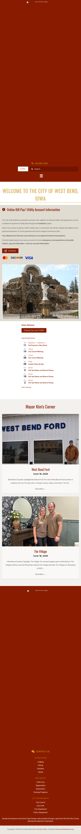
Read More (40, 489)
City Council (40, 802)
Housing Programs (41, 792)
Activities (40, 769)
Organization (40, 785)
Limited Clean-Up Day (36, 364)
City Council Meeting (35, 351)
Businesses (40, 789)
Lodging (40, 762)
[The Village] (40, 521)
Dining (40, 765)
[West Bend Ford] (40, 439)
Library (40, 772)
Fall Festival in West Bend (37, 345)
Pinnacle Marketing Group (65, 829)
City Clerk (40, 806)
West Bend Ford (41, 469)
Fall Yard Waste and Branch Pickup (40, 370)
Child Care (40, 782)
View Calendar (26, 387)
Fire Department (40, 809)
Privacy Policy (42, 829)
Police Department (40, 812)
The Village (40, 551)
